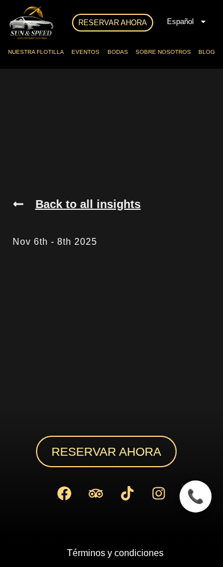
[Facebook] (64, 493)
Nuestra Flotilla (36, 52)
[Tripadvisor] (96, 493)
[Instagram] (159, 493)
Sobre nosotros (163, 52)
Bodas (117, 52)
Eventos (85, 52)
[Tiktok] (127, 493)
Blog (206, 52)
